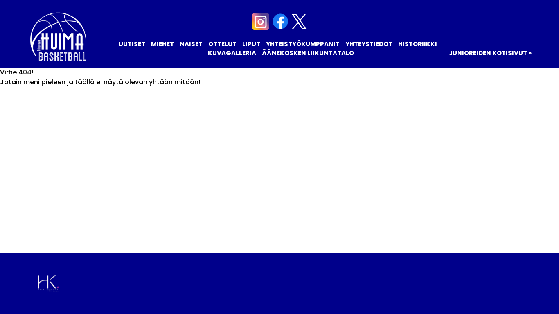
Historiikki (417, 44)
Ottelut (222, 44)
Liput (251, 44)
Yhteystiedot (368, 44)
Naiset (191, 44)
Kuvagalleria (232, 53)
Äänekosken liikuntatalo (308, 53)
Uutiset (132, 44)
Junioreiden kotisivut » (490, 53)
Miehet (162, 44)
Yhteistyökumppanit (303, 44)
